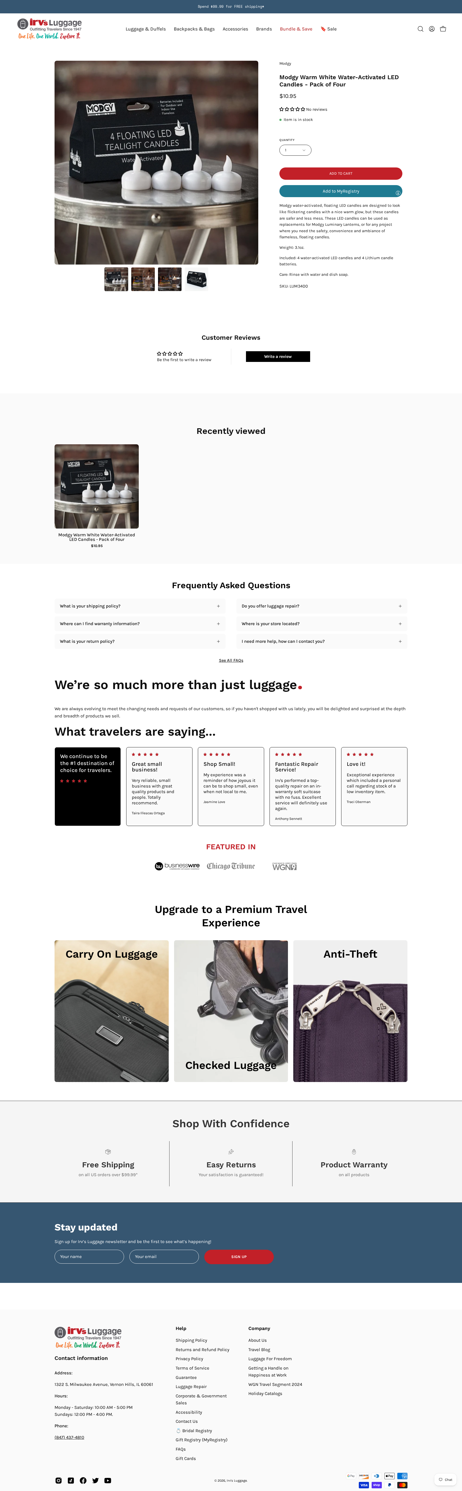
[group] (231, 6)
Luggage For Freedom (270, 1358)
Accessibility (189, 1411)
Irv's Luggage (237, 1480)
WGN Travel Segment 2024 (275, 1384)
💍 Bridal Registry (194, 1430)
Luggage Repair (191, 1386)
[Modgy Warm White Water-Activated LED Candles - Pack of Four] (116, 279)
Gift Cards (186, 1458)
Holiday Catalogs (265, 1393)
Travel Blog (259, 1349)
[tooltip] (398, 193)
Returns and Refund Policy (202, 1349)
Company (259, 1328)
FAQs (181, 1449)
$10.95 (97, 546)
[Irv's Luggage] (49, 29)
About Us (257, 1340)
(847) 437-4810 (69, 1437)
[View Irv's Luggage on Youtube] (108, 1481)
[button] (264, 29)
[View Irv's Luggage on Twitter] (95, 1481)
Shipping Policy (191, 1340)
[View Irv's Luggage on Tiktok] (71, 1481)
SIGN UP (239, 1257)
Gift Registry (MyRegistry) (202, 1439)
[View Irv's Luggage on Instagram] (59, 1481)
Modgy (285, 63)
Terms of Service (192, 1368)
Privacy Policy (189, 1358)
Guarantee (186, 1377)
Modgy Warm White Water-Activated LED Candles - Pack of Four (96, 537)
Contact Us (187, 1421)
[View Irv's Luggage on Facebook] (83, 1481)
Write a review (278, 356)
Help (181, 1328)
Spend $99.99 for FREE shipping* (231, 6)
